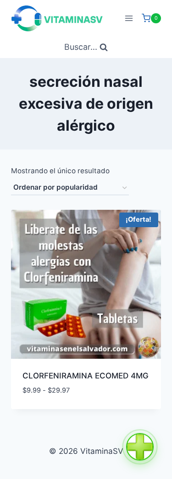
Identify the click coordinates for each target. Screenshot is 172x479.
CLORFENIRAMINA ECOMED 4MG (85, 375)
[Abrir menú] (128, 18)
